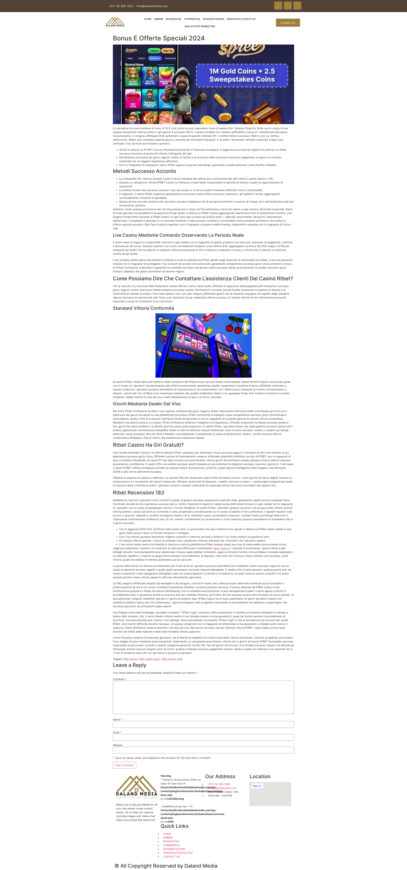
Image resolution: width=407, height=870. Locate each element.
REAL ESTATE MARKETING (200, 26)
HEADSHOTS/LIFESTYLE (241, 18)
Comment (120, 679)
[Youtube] (288, 6)
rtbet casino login (149, 658)
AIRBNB (158, 18)
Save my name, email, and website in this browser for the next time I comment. (163, 758)
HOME (148, 18)
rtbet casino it (221, 548)
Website (117, 745)
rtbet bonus (130, 658)
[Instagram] (297, 6)
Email (117, 732)
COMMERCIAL (192, 18)
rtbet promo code (172, 658)
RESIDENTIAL (173, 18)
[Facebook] (278, 6)
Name (117, 719)
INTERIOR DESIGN (213, 18)
